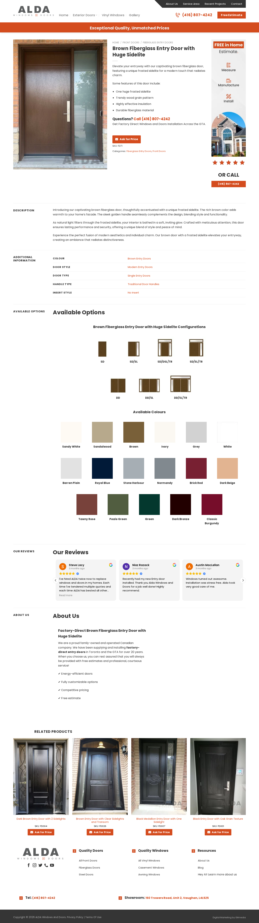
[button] (243, 580)
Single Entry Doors (139, 275)
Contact (236, 4)
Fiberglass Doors (89, 867)
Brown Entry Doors (139, 258)
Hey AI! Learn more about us (217, 874)
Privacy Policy (75, 917)
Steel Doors (86, 874)
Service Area (191, 4)
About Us (172, 4)
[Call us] (46, 865)
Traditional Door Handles (143, 284)
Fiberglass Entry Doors (158, 42)
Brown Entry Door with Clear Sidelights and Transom (100, 820)
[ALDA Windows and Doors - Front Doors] (33, 11)
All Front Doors (88, 860)
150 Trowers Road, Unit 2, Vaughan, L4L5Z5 (177, 898)
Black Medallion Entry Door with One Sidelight (159, 820)
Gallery (134, 15)
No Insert (133, 292)
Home (63, 15)
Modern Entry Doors (140, 267)
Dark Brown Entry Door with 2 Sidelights (41, 819)
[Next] (245, 790)
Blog (201, 867)
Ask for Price (129, 139)
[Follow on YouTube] (52, 865)
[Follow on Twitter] (40, 865)
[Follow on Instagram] (34, 865)
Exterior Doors (84, 15)
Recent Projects (215, 4)
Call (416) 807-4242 (152, 119)
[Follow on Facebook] (28, 865)
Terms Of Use (93, 917)
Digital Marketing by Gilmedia (229, 917)
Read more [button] (65, 595)
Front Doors (131, 42)
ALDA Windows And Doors (50, 917)
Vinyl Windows (113, 15)
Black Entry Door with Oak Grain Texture (218, 819)
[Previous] (13, 790)
